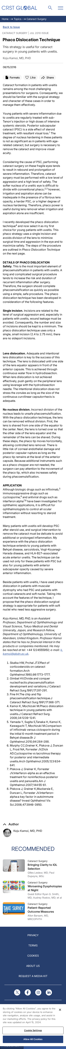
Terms (33, 945)
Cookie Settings (33, 1030)
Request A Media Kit (33, 976)
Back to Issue (11, 27)
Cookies (33, 955)
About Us (33, 966)
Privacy (33, 935)
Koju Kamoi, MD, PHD (27, 831)
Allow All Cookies (32, 1039)
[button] (11, 824)
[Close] (60, 1010)
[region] (33, 1025)
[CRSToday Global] (19, 8)
